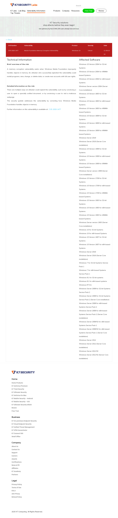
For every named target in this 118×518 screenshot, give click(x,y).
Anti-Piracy (16, 494)
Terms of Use (16, 487)
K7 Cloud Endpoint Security (21, 424)
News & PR (15, 465)
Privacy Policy (17, 484)
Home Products (17, 383)
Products (56, 11)
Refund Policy (17, 497)
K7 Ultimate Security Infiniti (22, 405)
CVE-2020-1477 (55, 109)
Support (14, 453)
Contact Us (16, 449)
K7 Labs (13, 11)
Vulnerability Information (36, 11)
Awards (14, 459)
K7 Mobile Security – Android (22, 398)
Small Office (16, 436)
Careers (14, 456)
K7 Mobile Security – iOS (21, 401)
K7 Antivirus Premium (20, 386)
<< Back (9, 40)
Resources (75, 11)
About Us (15, 446)
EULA (14, 491)
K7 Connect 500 (17, 433)
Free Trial (15, 411)
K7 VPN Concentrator (19, 430)
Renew (14, 408)
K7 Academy (16, 471)
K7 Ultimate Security (19, 392)
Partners (15, 474)
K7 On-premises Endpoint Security (24, 421)
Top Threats (15, 13)
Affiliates (15, 468)
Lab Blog (21, 11)
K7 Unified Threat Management (23, 427)
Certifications (17, 462)
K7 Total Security (18, 389)
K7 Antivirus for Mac (19, 395)
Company (65, 11)
